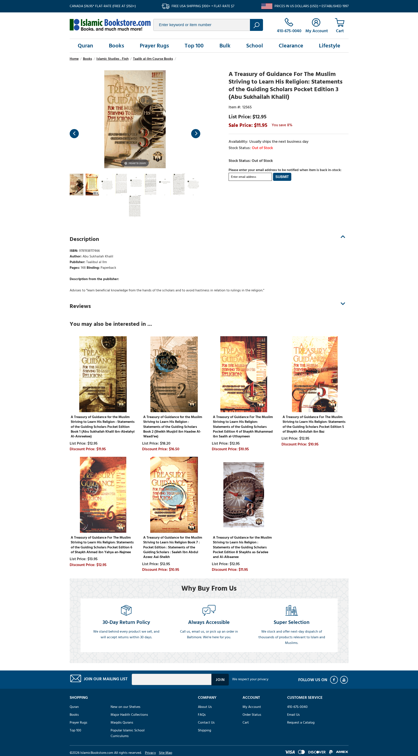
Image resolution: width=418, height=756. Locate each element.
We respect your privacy (250, 679)
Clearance (291, 45)
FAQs (202, 714)
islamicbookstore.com (110, 25)
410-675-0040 (297, 707)
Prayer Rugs (154, 45)
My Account (252, 707)
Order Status (252, 714)
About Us (205, 707)
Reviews (80, 306)
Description (84, 239)
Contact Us (206, 722)
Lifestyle (329, 45)
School (254, 45)
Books (116, 45)
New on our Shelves (125, 707)
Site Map (165, 753)
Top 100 (194, 45)
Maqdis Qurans (122, 722)
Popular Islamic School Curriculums (128, 733)
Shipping (204, 730)
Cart (246, 722)
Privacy (150, 753)
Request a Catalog (301, 722)
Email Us (293, 714)
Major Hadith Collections (129, 714)
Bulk (225, 45)
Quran (85, 45)
